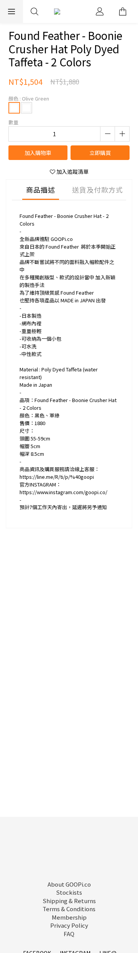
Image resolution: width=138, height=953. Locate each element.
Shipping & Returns (69, 901)
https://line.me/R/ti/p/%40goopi (57, 476)
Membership (69, 917)
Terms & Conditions (69, 909)
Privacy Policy (69, 925)
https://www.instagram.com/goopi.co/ (63, 492)
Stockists (69, 892)
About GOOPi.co (69, 884)
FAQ (69, 934)
